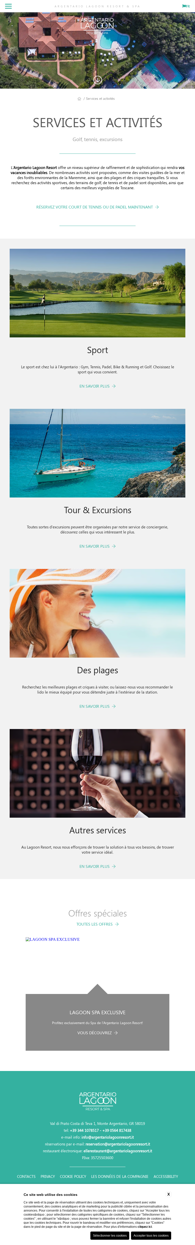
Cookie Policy (73, 1176)
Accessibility (166, 1176)
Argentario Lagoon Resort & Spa (98, 6)
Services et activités (100, 98)
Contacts (26, 1176)
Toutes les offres (95, 924)
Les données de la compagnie (120, 1176)
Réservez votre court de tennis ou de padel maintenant (95, 206)
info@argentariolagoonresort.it (108, 1137)
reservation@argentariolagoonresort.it (118, 1143)
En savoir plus (95, 386)
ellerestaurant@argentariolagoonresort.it (118, 1150)
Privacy (48, 1176)
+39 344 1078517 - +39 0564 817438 (100, 1130)
